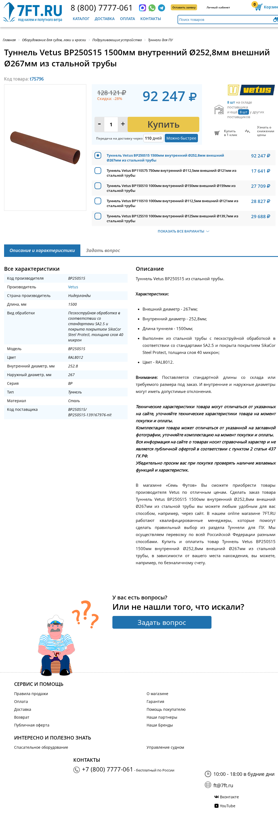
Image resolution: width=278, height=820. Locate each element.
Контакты (150, 18)
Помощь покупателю (166, 709)
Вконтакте (229, 797)
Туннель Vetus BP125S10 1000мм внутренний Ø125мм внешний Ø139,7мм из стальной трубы (172, 218)
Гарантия (155, 701)
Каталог (81, 18)
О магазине (157, 693)
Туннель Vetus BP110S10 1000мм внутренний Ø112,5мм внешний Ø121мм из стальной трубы (172, 203)
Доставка (105, 18)
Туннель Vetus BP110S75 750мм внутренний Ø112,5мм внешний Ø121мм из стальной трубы (171, 173)
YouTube (227, 806)
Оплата (127, 18)
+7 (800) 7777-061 (107, 769)
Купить (163, 124)
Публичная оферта (31, 725)
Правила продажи (31, 693)
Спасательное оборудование (41, 747)
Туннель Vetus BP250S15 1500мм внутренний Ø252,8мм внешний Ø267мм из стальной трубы (165, 158)
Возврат (21, 717)
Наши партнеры (162, 717)
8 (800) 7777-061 (102, 7)
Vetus (73, 286)
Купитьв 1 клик (230, 133)
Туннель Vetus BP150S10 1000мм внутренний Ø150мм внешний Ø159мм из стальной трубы (171, 188)
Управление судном (165, 747)
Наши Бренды (160, 725)
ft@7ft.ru (223, 785)
